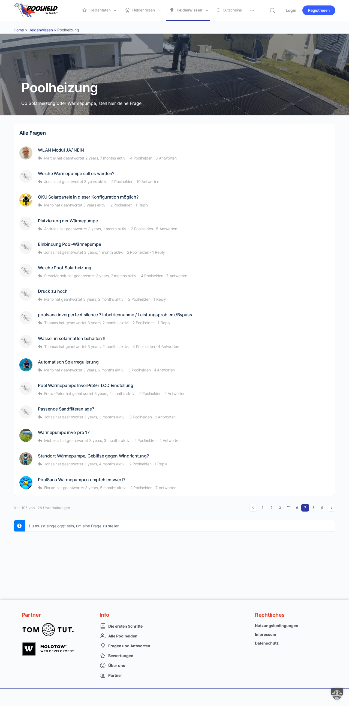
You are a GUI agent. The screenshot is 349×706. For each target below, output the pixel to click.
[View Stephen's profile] (25, 270)
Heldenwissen (40, 30)
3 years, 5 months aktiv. (106, 487)
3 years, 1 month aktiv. (107, 228)
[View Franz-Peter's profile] (25, 388)
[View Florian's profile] (25, 482)
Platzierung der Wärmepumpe (68, 220)
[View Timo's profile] (25, 176)
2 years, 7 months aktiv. (105, 158)
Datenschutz (267, 643)
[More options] (252, 10)
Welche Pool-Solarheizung (64, 267)
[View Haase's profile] (25, 247)
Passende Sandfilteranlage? (66, 409)
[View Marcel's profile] (25, 152)
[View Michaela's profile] (25, 435)
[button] (337, 694)
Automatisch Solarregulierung (68, 362)
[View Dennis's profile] (25, 411)
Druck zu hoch (53, 291)
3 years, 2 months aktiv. (116, 275)
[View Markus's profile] (25, 341)
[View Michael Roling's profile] (25, 223)
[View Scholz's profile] (25, 294)
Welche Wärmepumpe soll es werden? (76, 173)
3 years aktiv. (95, 181)
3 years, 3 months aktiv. (104, 417)
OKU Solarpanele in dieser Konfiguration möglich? (88, 197)
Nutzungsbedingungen (276, 625)
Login (291, 10)
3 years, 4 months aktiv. (104, 464)
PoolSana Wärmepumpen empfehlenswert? (81, 479)
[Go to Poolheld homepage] (41, 10)
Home (19, 30)
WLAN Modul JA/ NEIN (61, 150)
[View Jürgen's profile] (25, 317)
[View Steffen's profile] (25, 364)
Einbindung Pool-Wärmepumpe (69, 244)
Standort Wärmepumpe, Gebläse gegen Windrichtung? (93, 456)
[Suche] (272, 10)
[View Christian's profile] (25, 199)
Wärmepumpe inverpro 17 (64, 432)
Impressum (265, 634)
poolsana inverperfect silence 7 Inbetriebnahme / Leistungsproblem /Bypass (115, 314)
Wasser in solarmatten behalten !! (72, 338)
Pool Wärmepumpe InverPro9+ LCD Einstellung (85, 385)
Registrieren (319, 10)
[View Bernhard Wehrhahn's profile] (25, 458)
